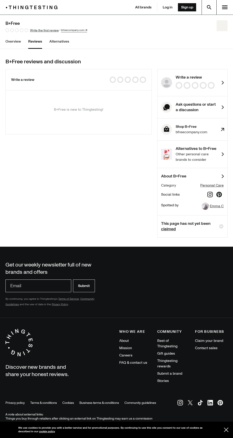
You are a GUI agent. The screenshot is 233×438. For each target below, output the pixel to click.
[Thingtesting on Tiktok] (200, 403)
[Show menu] (225, 7)
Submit (84, 285)
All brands (143, 7)
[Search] (209, 7)
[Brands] (32, 7)
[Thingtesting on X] (190, 403)
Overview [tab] (13, 41)
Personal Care (212, 185)
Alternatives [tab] (59, 41)
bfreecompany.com (72, 30)
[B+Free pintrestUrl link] (219, 195)
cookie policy (47, 431)
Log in (167, 7)
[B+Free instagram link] (210, 195)
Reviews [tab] (35, 41)
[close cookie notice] (226, 430)
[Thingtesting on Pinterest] (220, 403)
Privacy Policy (60, 304)
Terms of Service (68, 299)
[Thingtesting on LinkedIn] (210, 403)
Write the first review (44, 30)
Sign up (187, 7)
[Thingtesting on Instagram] (180, 403)
